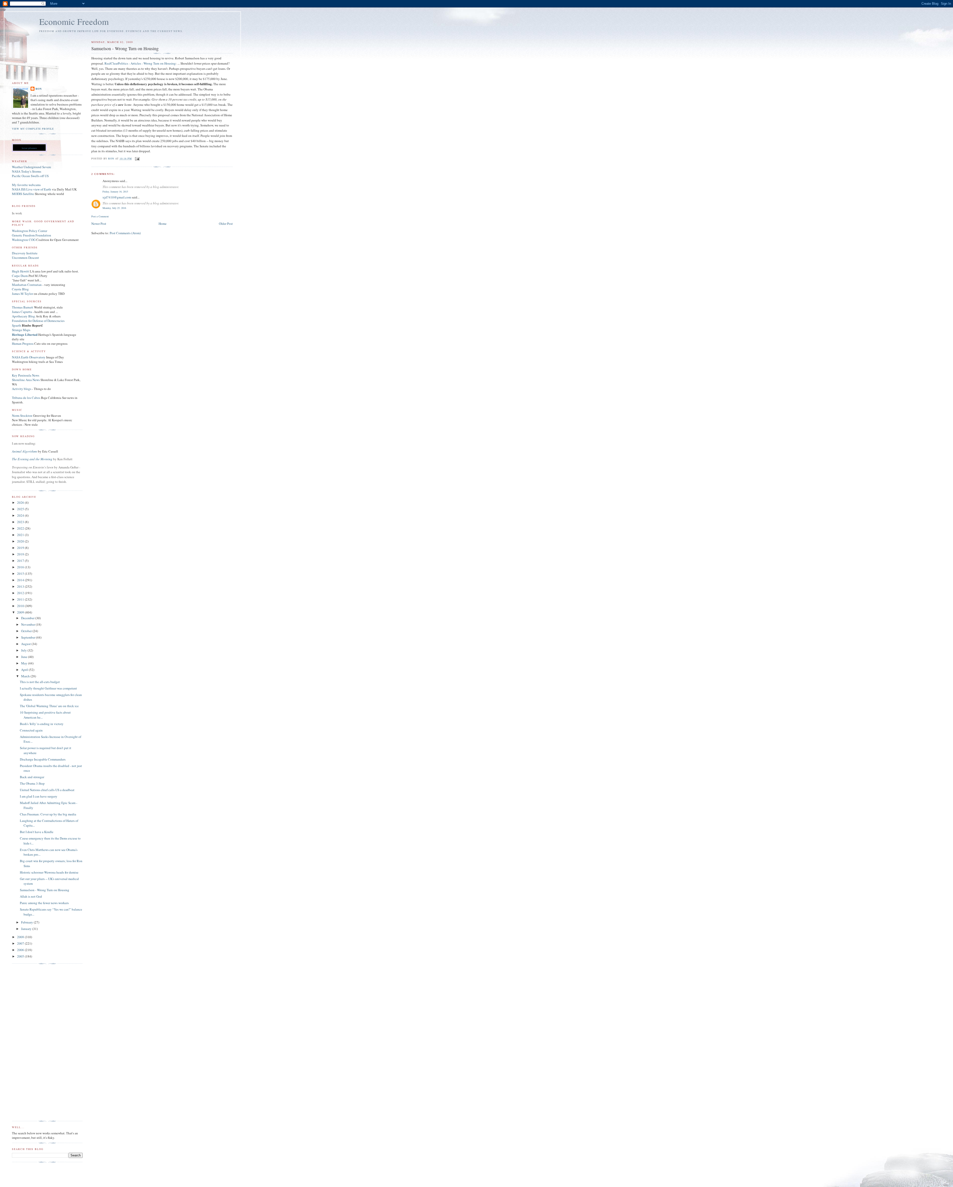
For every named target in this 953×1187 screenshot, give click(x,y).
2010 (21, 606)
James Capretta (22, 311)
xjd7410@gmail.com (116, 197)
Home (163, 223)
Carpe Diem (20, 275)
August (26, 644)
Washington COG (23, 239)
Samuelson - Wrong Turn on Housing (44, 890)
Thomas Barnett (22, 307)
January (26, 928)
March (26, 676)
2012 (21, 593)
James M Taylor (23, 293)
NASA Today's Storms (26, 171)
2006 (21, 950)
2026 (21, 502)
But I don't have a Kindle (36, 832)
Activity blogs (21, 388)
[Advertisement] (32, 1042)
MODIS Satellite (23, 193)
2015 (21, 573)
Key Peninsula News (25, 375)
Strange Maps (21, 330)
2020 (21, 541)
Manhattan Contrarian (27, 284)
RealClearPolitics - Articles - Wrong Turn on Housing (140, 63)
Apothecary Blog (24, 316)
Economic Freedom (74, 21)
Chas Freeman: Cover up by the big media (48, 814)
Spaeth (16, 325)
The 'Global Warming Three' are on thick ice (49, 706)
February (27, 922)
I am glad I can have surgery (38, 796)
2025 (21, 509)
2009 (21, 612)
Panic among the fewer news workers (44, 903)
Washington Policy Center (29, 231)
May (24, 663)
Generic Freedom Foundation (31, 235)
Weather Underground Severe (31, 167)
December (28, 618)
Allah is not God (31, 896)
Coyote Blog (20, 289)
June (24, 656)
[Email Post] (137, 158)
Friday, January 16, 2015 (115, 191)
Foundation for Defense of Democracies (38, 320)
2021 (21, 535)
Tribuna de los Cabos (26, 397)
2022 (21, 528)
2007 (21, 943)
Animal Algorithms (25, 451)
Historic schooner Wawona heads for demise (49, 872)
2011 (21, 599)
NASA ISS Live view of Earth (31, 189)
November (28, 624)
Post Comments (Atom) (125, 233)
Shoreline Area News (26, 380)
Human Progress (23, 343)
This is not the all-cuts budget (40, 682)
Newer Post (98, 223)
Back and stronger (32, 777)
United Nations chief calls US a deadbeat (47, 790)
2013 (21, 586)
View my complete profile (33, 128)
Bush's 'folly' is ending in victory (42, 724)
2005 (21, 956)
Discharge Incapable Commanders (43, 759)
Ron (38, 88)
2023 (21, 522)
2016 (21, 567)
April (25, 669)
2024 (21, 515)
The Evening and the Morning (32, 459)
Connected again (31, 730)
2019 (21, 547)
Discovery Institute (24, 253)
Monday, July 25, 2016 (114, 208)
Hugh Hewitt (20, 271)
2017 (21, 560)
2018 (21, 554)
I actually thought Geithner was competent (48, 688)
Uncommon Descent (25, 257)
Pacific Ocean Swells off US (30, 176)
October (27, 631)
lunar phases (29, 148)
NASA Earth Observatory (28, 357)
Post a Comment (100, 216)
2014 (21, 580)
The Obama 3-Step (32, 783)
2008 (21, 937)
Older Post (226, 223)
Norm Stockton (22, 415)
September (28, 637)
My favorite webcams (26, 185)
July (24, 650)
